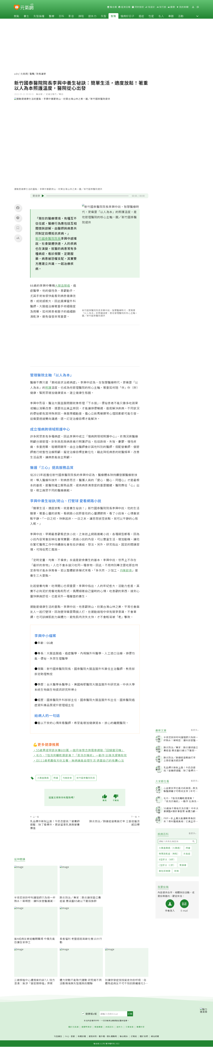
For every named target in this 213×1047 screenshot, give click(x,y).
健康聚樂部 (86, 1027)
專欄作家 (140, 1027)
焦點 (16, 16)
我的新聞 (184, 7)
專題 (171, 16)
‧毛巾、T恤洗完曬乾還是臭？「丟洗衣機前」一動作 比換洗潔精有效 (80, 755)
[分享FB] (17, 207)
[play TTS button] (43, 195)
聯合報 (113, 7)
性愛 (151, 16)
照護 (48, 387)
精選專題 (98, 1027)
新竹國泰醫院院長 (48, 238)
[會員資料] (193, 7)
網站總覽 (155, 1036)
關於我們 (144, 1036)
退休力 (92, 16)
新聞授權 (82, 1036)
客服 (73, 1036)
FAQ (67, 1036)
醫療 (51, 16)
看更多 (194, 730)
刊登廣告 (58, 1036)
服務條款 (93, 1036)
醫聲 (113, 16)
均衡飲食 (126, 570)
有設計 (151, 7)
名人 (161, 16)
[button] (197, 16)
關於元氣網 (73, 1027)
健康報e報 (91, 1013)
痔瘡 (188, 847)
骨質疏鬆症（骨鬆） (169, 853)
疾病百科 (109, 1027)
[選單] (197, 7)
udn (16, 73)
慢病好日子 (127, 16)
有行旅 (162, 7)
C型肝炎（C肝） (167, 865)
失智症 (186, 853)
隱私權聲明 (112, 1036)
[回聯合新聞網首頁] (17, 7)
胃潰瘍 (182, 865)
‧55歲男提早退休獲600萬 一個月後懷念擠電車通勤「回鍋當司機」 (79, 750)
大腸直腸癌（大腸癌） (170, 847)
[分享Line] (17, 217)
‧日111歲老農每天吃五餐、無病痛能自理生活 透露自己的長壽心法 (78, 760)
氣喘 (176, 870)
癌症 (141, 16)
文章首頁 (129, 1027)
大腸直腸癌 (62, 285)
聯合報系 (124, 1036)
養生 (26, 16)
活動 (181, 16)
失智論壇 (38, 16)
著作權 (102, 1036)
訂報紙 (134, 1036)
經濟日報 (125, 7)
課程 (81, 16)
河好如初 (139, 7)
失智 (103, 16)
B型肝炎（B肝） (167, 859)
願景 (172, 7)
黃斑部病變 (164, 870)
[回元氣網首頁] (26, 7)
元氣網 (24, 73)
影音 (71, 16)
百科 (61, 16)
